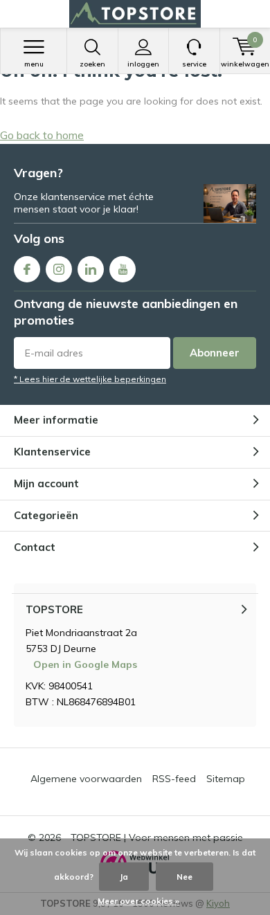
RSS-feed (174, 778)
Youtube (122, 269)
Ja (124, 876)
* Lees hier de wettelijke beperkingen (90, 379)
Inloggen (143, 64)
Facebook (27, 269)
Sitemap (225, 778)
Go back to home (42, 135)
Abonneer (215, 352)
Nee (184, 876)
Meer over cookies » (138, 901)
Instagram (59, 269)
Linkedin (91, 269)
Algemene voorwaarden (86, 778)
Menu (34, 64)
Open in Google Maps (85, 664)
